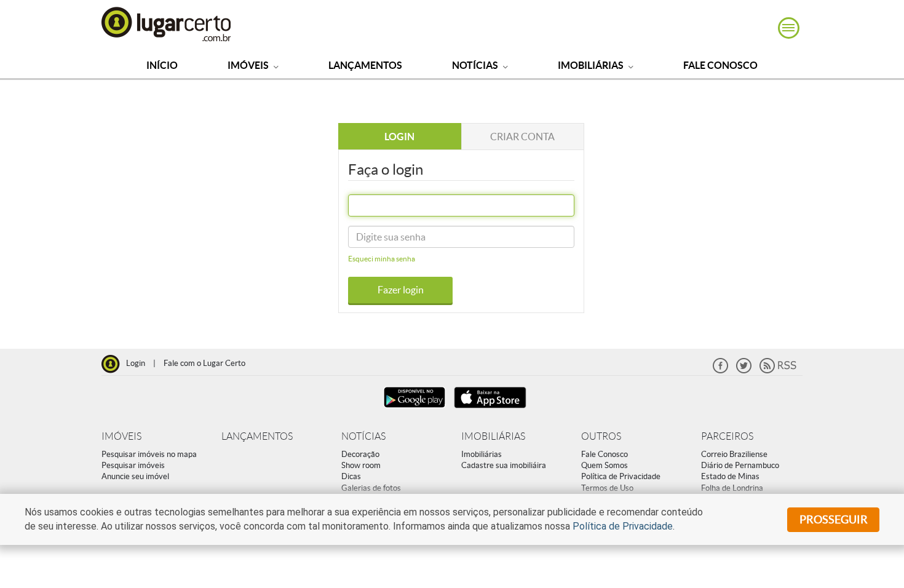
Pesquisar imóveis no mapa (149, 454)
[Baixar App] (414, 409)
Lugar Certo (166, 23)
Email (366, 208)
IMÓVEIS (121, 436)
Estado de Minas (730, 476)
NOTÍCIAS (363, 436)
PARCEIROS (727, 436)
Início (162, 65)
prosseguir (833, 519)
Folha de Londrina (732, 488)
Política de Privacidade (620, 476)
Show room (361, 465)
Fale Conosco (720, 65)
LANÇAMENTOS (257, 436)
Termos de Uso (607, 488)
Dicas (351, 476)
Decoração (360, 454)
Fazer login (401, 289)
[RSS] (777, 370)
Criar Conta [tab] (522, 136)
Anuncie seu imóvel (135, 476)
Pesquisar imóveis (133, 465)
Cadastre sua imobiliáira (503, 465)
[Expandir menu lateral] (788, 28)
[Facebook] (720, 370)
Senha (367, 240)
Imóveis (249, 65)
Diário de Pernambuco (740, 465)
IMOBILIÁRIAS (493, 436)
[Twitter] (743, 370)
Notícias (476, 65)
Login (135, 363)
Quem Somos (604, 465)
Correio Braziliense (734, 454)
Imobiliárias (591, 65)
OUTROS (601, 436)
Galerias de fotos (371, 488)
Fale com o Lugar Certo (204, 363)
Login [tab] (399, 136)
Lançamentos (365, 65)
